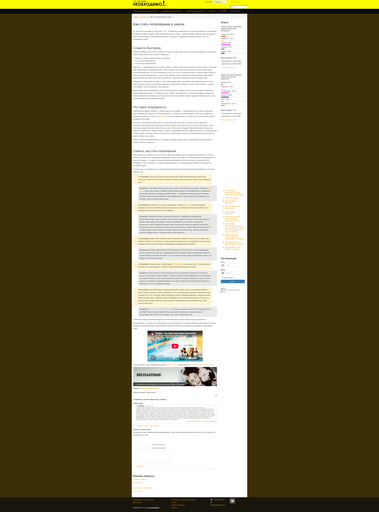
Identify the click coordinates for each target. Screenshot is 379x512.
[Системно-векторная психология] (232, 501)
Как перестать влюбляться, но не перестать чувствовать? (235, 192)
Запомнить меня (228, 277)
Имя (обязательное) (158, 444)
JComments (214, 468)
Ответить (189, 421)
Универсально (144, 17)
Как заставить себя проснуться (233, 207)
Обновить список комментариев (148, 426)
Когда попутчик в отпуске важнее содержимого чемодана (234, 236)
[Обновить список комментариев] (144, 403)
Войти (233, 281)
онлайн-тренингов (173, 365)
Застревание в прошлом (231, 202)
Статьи (212, 11)
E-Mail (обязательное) (159, 448)
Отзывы (223, 11)
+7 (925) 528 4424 (218, 500)
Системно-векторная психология (201, 365)
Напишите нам (235, 2)
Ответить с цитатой (200, 421)
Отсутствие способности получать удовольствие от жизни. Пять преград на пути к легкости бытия (234, 227)
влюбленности (177, 264)
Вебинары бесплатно (172, 11)
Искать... (223, 288)
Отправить (139, 466)
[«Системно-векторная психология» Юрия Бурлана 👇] (230, 505)
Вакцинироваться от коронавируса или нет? (234, 243)
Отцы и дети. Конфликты (230, 212)
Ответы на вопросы (195, 11)
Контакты (235, 11)
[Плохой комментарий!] (209, 405)
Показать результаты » (229, 67)
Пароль (223, 270)
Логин (223, 262)
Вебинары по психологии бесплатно (184, 500)
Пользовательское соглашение (143, 500)
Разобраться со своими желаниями (160, 309)
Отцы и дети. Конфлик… (143, 487)
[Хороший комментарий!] (208, 405)
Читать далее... (138, 482)
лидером (163, 116)
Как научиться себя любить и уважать (233, 248)
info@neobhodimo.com (217, 505)
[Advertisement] (233, 154)
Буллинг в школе (140, 479)
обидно (187, 205)
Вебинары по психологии (146, 11)
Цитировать (212, 421)
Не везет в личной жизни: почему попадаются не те (232, 218)
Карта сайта (137, 502)
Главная (136, 17)
